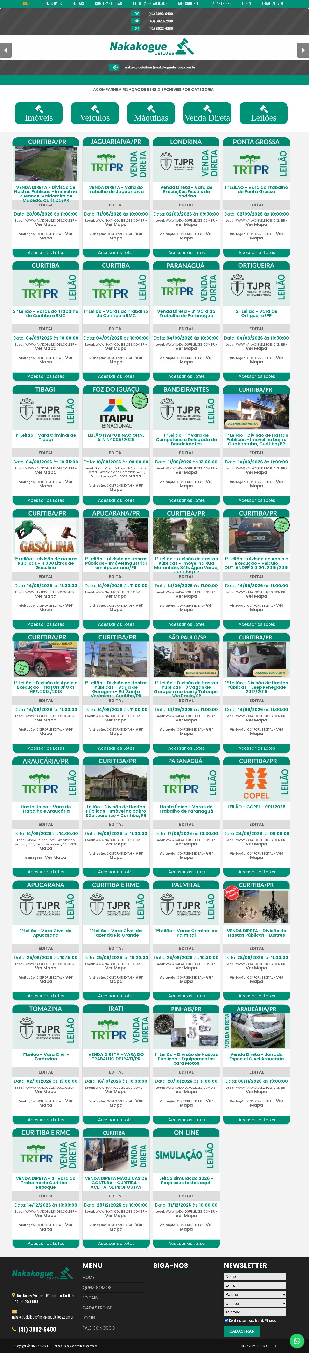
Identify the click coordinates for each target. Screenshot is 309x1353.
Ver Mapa (45, 224)
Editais (90, 1298)
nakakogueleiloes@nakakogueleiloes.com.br (43, 1317)
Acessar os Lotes (46, 253)
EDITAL (46, 205)
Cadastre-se (97, 1308)
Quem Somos (97, 1288)
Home (89, 1277)
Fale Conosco (99, 1328)
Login (89, 1318)
